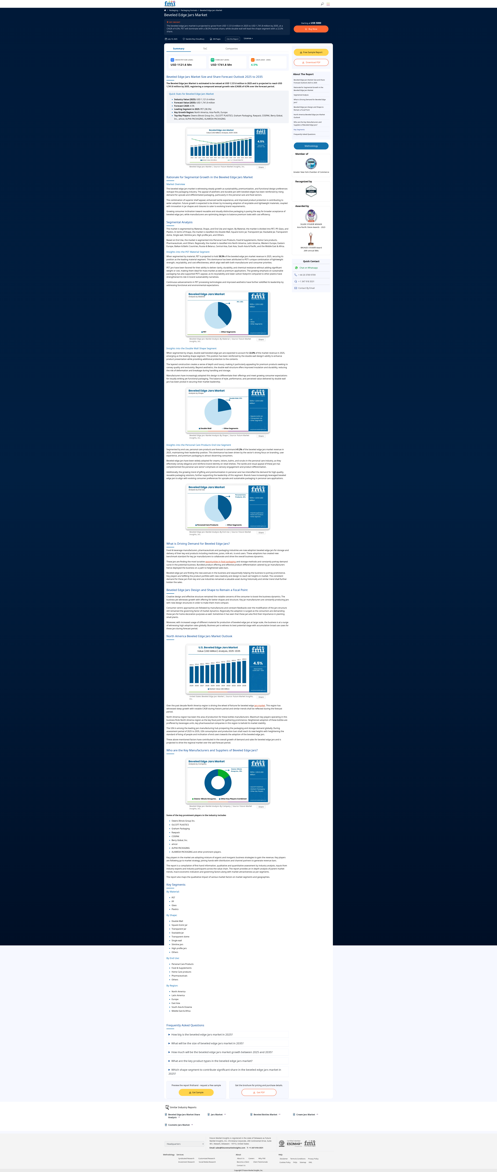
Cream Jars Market (305, 1114)
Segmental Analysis (301, 95)
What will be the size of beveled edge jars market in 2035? (207, 1043)
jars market (259, 705)
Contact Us (241, 1165)
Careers (251, 1158)
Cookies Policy (285, 1162)
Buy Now (312, 29)
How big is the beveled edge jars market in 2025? (202, 1034)
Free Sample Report (312, 52)
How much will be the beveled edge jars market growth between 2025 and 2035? (222, 1052)
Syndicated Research (186, 1158)
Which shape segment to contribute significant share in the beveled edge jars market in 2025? (225, 1071)
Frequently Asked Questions (304, 134)
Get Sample (197, 1092)
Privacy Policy (313, 1159)
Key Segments (299, 129)
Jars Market (217, 1114)
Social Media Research (207, 1162)
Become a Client (243, 1162)
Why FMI (261, 1158)
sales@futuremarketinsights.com (230, 1148)
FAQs (295, 1162)
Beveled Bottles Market (265, 1114)
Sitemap (303, 1162)
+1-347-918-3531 (256, 1148)
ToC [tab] (205, 48)
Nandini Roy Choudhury (194, 39)
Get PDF (260, 1092)
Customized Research (206, 1158)
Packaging (173, 10)
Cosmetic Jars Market (179, 1124)
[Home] (166, 10)
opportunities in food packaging (220, 561)
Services (180, 1154)
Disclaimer (284, 1159)
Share (261, 167)
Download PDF (312, 62)
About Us (240, 1158)
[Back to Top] (490, 1150)
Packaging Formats (189, 10)
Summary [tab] (178, 48)
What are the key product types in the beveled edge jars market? (212, 1061)
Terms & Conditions (297, 1159)
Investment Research (186, 1162)
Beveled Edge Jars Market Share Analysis (184, 1116)
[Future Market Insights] (170, 4)
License (248, 38)
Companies (232, 48)
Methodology (311, 146)
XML (310, 1162)
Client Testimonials (260, 1162)
